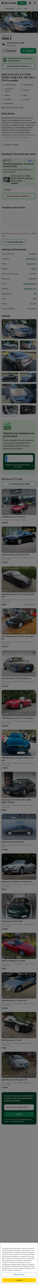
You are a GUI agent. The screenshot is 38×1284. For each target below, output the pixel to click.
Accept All (19, 1280)
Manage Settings (19, 1274)
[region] (19, 1263)
